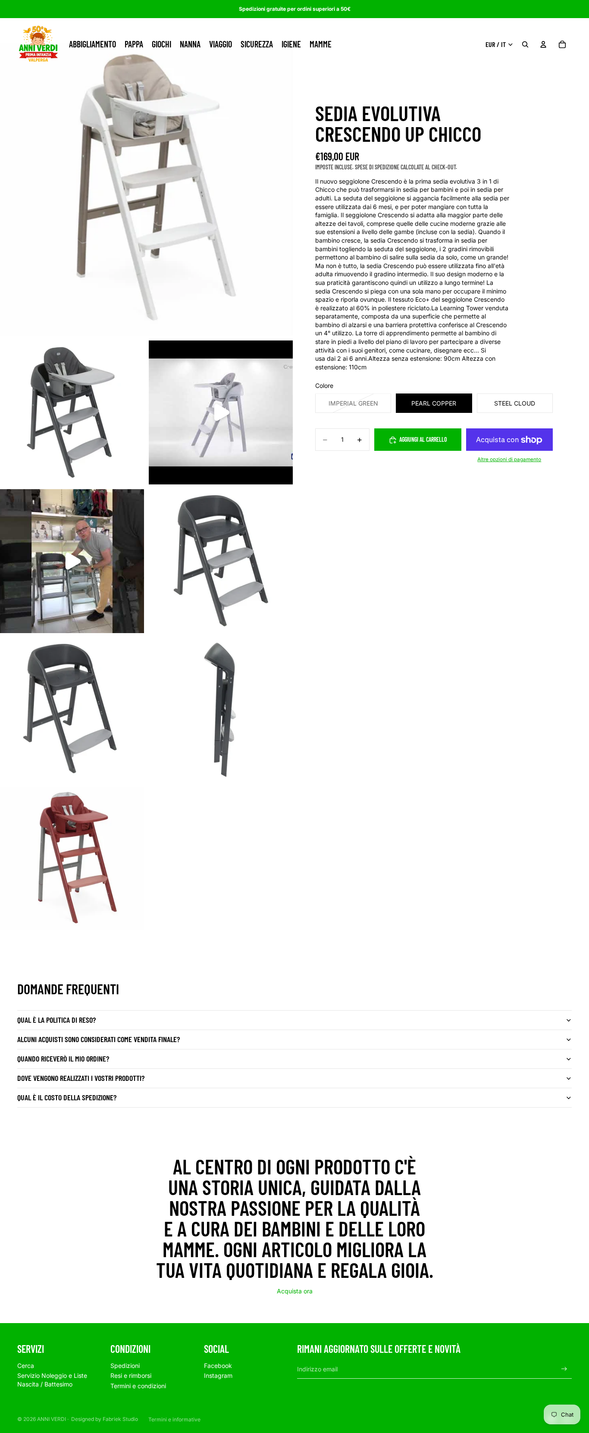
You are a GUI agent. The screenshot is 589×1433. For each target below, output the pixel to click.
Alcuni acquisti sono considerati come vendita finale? (98, 1039)
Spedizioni (125, 1365)
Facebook (218, 1365)
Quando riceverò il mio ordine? (63, 1058)
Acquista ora (295, 1291)
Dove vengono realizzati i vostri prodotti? (80, 1078)
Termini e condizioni (138, 1385)
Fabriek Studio (120, 1419)
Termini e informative (174, 1419)
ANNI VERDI (51, 1419)
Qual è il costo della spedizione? (66, 1097)
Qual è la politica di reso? (56, 1019)
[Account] (543, 44)
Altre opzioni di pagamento (509, 459)
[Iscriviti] (564, 1369)
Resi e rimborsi (130, 1375)
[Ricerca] (525, 44)
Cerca (25, 1365)
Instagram (218, 1375)
